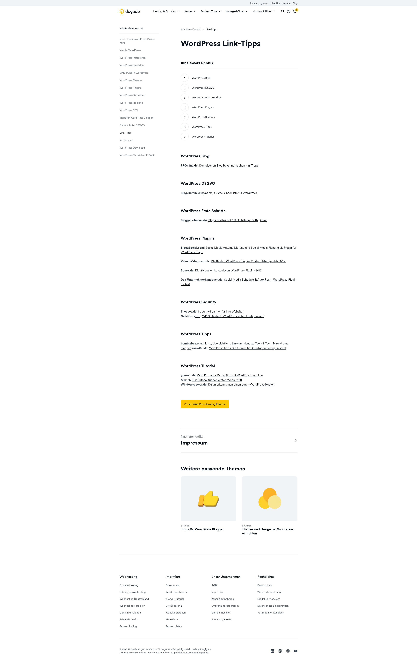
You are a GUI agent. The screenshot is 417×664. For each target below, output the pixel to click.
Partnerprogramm (259, 3)
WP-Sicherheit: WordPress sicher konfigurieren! (233, 316)
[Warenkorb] (294, 11)
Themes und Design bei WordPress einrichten (268, 531)
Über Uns (275, 3)
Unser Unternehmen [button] (226, 577)
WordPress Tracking (131, 102)
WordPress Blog (201, 78)
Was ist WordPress (130, 50)
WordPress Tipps (202, 126)
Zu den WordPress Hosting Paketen (205, 404)
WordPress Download (132, 147)
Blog (295, 3)
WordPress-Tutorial (190, 29)
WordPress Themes (131, 80)
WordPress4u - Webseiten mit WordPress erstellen (230, 375)
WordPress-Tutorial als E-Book (137, 155)
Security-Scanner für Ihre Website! (220, 311)
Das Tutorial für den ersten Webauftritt (217, 380)
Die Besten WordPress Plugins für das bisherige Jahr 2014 (248, 261)
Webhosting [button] (128, 577)
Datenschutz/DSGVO (132, 125)
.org (198, 316)
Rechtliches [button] (265, 577)
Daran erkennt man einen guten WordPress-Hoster (241, 384)
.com (207, 193)
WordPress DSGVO (203, 87)
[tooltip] (289, 11)
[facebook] (288, 651)
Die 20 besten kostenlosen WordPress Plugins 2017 (228, 270)
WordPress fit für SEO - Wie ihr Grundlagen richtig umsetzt (247, 348)
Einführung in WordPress (134, 72)
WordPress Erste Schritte (206, 97)
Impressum (126, 140)
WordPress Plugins (130, 87)
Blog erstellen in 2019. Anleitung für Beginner (237, 220)
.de (195, 165)
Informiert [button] (172, 577)
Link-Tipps (125, 132)
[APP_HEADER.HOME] (130, 11)
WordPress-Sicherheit (132, 95)
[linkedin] (272, 651)
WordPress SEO (129, 110)
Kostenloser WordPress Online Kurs (137, 40)
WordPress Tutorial (203, 136)
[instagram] (280, 651)
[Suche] (283, 11)
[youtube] (295, 651)
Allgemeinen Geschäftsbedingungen (189, 652)
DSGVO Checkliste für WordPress (235, 193)
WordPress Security (203, 117)
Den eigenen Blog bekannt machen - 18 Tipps (228, 165)
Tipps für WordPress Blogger (136, 117)
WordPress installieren (133, 57)
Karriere (286, 3)
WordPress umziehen (132, 65)
